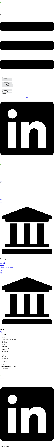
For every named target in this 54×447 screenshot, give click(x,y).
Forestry (1, 202)
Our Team (6, 78)
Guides (5, 90)
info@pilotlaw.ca (5, 368)
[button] (27, 45)
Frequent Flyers (5, 91)
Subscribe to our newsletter (4, 446)
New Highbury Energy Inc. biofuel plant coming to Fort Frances (10, 268)
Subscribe (4, 93)
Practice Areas (7, 83)
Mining (7, 84)
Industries (6, 82)
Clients (5, 92)
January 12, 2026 (2, 270)
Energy (7, 85)
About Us (3, 77)
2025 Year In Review (3, 263)
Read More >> (2, 266)
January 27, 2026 (2, 265)
